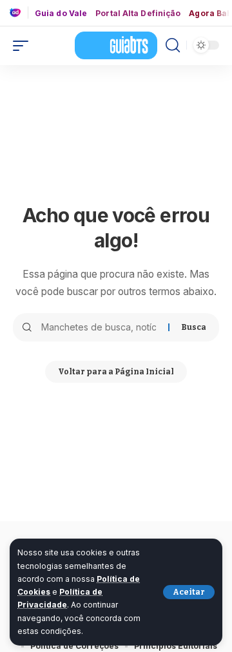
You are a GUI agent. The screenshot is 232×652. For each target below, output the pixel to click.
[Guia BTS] (116, 45)
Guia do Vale (61, 13)
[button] (189, 592)
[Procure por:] (100, 327)
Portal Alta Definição (137, 13)
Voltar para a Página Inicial (116, 371)
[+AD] (18, 12)
